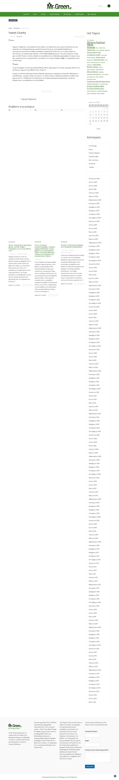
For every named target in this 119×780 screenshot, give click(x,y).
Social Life (26, 14)
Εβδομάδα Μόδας (100, 69)
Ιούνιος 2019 (93, 485)
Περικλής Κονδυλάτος (93, 84)
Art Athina (91, 40)
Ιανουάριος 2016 (94, 631)
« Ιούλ (98, 129)
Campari (71, 250)
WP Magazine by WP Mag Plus (67, 777)
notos (106, 60)
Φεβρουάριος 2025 (95, 243)
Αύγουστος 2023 (94, 307)
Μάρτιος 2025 (93, 239)
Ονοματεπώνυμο (91, 731)
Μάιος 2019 (92, 488)
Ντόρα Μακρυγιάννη (91, 79)
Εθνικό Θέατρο (92, 72)
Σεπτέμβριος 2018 (95, 517)
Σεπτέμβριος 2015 (95, 645)
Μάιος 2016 (92, 617)
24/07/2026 (12, 254)
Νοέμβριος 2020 (94, 424)
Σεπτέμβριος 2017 (95, 560)
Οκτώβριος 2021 (94, 385)
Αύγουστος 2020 (94, 435)
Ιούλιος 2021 (93, 396)
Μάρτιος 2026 (93, 196)
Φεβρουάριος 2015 (95, 670)
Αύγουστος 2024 (94, 264)
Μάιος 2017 (92, 574)
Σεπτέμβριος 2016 (95, 602)
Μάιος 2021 (92, 403)
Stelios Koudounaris (95, 62)
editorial (107, 50)
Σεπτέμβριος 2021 (95, 389)
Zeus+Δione (97, 65)
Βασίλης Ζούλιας (92, 67)
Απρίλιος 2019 (93, 492)
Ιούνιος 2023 (93, 314)
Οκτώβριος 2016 (94, 599)
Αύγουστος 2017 (94, 563)
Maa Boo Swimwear (91, 57)
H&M (99, 52)
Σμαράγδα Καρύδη (104, 84)
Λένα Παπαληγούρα (91, 76)
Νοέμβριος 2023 (94, 296)
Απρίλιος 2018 (93, 535)
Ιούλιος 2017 (93, 567)
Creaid (97, 50)
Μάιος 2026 (92, 189)
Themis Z (89, 64)
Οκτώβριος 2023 (94, 300)
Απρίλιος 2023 (93, 321)
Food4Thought (79, 14)
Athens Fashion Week (96, 43)
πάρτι (88, 93)
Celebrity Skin (91, 50)
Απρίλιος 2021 (93, 406)
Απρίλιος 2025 (93, 236)
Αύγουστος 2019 (94, 478)
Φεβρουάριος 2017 (95, 585)
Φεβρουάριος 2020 (95, 456)
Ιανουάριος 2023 (94, 332)
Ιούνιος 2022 (93, 357)
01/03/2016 (12, 36)
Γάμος (101, 67)
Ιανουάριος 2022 (94, 374)
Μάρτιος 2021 (93, 410)
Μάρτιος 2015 (93, 666)
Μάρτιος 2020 (93, 453)
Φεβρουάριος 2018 (95, 542)
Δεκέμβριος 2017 (94, 549)
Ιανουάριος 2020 (94, 460)
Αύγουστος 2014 (94, 691)
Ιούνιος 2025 (93, 228)
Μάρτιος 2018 (93, 538)
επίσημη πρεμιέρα (102, 91)
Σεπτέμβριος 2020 (95, 431)
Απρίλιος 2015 (93, 663)
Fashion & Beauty (55, 14)
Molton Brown (90, 60)
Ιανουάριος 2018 (94, 545)
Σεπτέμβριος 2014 (95, 688)
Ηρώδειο (101, 72)
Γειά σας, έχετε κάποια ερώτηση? (97, 750)
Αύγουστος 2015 (94, 649)
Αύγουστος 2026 (94, 179)
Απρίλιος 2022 (93, 364)
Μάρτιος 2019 (93, 495)
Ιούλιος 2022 (93, 353)
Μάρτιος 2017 (93, 581)
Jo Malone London (94, 55)
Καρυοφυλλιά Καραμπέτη (94, 74)
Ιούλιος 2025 (93, 225)
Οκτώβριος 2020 (94, 428)
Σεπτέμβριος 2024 (95, 260)
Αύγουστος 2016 (94, 606)
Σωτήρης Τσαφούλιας (91, 91)
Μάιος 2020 (92, 446)
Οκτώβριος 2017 (94, 556)
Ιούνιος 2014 (93, 698)
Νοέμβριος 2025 (94, 211)
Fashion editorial (92, 52)
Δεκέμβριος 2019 (94, 463)
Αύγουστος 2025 (94, 221)
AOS (88, 40)
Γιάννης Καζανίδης (91, 69)
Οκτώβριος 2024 (94, 257)
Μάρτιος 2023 (93, 325)
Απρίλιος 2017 (93, 577)
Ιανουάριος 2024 (94, 289)
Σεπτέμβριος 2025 (95, 218)
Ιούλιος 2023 (93, 310)
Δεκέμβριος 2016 (94, 592)
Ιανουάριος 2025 (94, 246)
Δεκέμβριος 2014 (94, 677)
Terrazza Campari (66, 252)
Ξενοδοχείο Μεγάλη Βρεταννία (98, 81)
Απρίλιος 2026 (93, 193)
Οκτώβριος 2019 (94, 471)
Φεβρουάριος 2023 (95, 328)
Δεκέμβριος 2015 (94, 634)
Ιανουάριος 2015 (94, 674)
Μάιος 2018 (92, 531)
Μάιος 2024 (92, 275)
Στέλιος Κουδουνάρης (95, 86)
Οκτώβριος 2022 (94, 342)
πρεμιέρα (93, 93)
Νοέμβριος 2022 (94, 339)
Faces (35, 14)
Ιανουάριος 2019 (94, 503)
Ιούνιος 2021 (93, 399)
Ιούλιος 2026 (93, 182)
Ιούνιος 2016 (93, 613)
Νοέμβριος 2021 (94, 382)
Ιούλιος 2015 (93, 652)
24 (90, 121)
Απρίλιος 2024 (93, 278)
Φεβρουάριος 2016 (95, 627)
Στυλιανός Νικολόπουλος (95, 89)
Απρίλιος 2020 (93, 449)
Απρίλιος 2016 (93, 620)
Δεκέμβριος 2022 (94, 335)
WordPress (53, 777)
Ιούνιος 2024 (93, 271)
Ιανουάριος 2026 (94, 203)
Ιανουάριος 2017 (94, 588)
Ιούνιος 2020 (93, 442)
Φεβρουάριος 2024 (95, 285)
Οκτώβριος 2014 (94, 684)
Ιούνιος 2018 (93, 528)
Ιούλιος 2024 (93, 268)
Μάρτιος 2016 (93, 624)
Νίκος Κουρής (100, 76)
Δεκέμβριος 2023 (94, 292)
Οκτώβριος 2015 (94, 642)
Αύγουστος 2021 (94, 392)
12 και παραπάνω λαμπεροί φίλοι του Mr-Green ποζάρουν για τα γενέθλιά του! (20, 248)
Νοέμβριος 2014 (94, 681)
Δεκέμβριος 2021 (94, 378)
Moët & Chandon (99, 60)
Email (87, 741)
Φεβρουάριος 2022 (95, 371)
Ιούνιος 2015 (93, 656)
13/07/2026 (64, 250)
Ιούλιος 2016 (93, 609)
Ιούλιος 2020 (93, 439)
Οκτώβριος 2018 (94, 513)
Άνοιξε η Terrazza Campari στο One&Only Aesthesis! (72, 246)
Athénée (91, 47)
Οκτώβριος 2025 (94, 214)
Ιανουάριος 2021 (94, 417)
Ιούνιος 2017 (93, 570)
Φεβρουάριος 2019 (95, 499)
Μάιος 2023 (92, 317)
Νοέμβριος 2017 (94, 552)
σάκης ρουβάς (101, 93)
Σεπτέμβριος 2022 (95, 346)
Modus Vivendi (100, 57)
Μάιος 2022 (92, 360)
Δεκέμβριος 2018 (94, 506)
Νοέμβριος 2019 (94, 467)
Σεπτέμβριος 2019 (95, 474)
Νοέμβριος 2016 (94, 595)
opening (89, 62)
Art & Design (67, 14)
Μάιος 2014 (92, 702)
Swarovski (103, 62)
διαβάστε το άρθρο (14, 285)
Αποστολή (89, 766)
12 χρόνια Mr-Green (22, 254)
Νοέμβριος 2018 (94, 510)
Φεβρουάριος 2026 (95, 200)
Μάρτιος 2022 (93, 367)
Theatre (43, 14)
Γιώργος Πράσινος (28, 99)
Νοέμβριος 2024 (94, 253)
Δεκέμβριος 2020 (94, 421)
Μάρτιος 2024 (93, 282)
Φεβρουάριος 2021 (95, 414)
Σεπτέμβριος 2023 (95, 303)
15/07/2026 (38, 259)
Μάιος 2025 (92, 232)
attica (97, 47)
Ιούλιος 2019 (93, 481)
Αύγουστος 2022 (94, 349)
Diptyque (102, 50)
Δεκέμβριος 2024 (94, 250)
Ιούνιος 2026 (93, 186)
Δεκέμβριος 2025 (94, 207)
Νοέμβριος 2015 (94, 638)
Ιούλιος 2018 (93, 524)
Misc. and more (92, 14)
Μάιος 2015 (92, 659)
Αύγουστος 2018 (94, 520)
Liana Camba (104, 55)
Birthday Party (102, 47)
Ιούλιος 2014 (93, 695)
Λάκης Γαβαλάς (105, 74)
